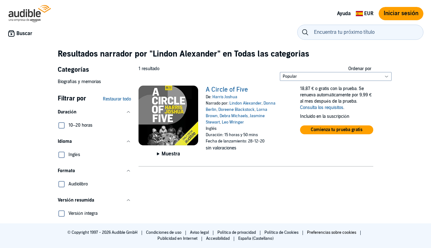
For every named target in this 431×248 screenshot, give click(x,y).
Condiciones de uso (164, 232)
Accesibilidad (218, 238)
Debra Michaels (234, 115)
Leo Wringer (233, 122)
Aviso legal (200, 232)
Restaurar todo (117, 99)
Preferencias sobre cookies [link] (331, 232)
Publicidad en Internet (177, 238)
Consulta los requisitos (321, 107)
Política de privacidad (237, 232)
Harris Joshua (224, 97)
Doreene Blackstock (236, 109)
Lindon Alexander (245, 103)
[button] (94, 112)
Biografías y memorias (79, 81)
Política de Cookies (281, 232)
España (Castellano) (256, 238)
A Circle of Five (227, 90)
